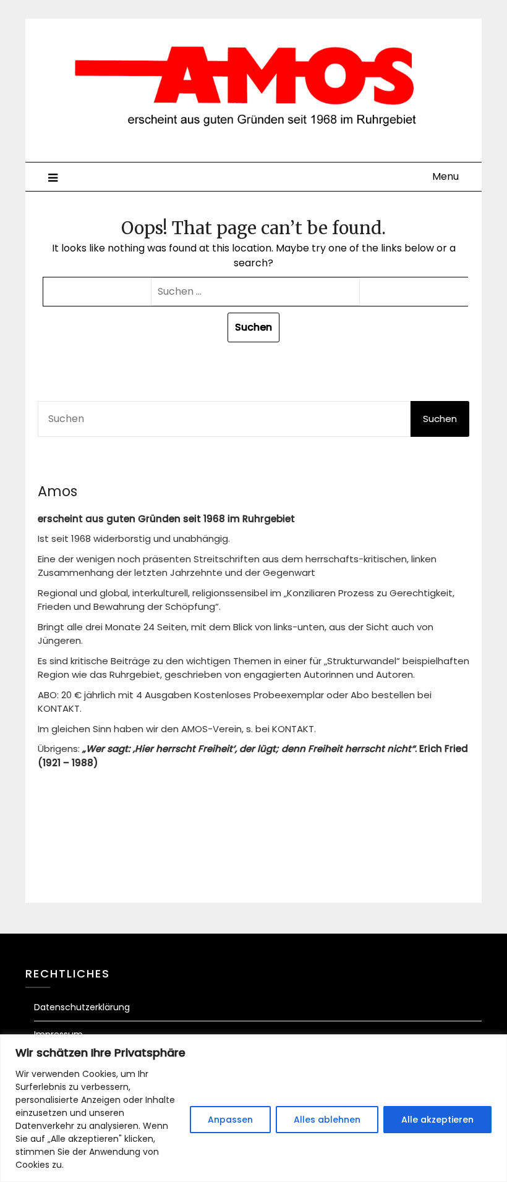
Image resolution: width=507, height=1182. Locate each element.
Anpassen (230, 1119)
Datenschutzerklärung (82, 1007)
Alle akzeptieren (437, 1119)
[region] (253, 1108)
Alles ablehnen (327, 1119)
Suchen (440, 418)
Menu (445, 176)
